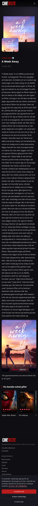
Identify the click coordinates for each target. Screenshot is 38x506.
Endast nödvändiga (19, 497)
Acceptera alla (19, 491)
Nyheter (4, 462)
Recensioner (6, 459)
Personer (5, 468)
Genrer (4, 471)
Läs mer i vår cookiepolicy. (18, 486)
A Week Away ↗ (8, 58)
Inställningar (19, 502)
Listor (4, 465)
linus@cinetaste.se (8, 448)
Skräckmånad (6, 474)
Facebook (5, 451)
